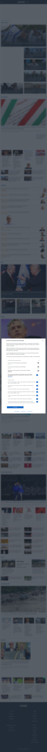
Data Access (23, 411)
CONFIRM (15, 407)
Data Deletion (17, 411)
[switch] (37, 363)
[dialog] (23, 376)
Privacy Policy (30, 411)
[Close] (43, 341)
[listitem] (23, 360)
